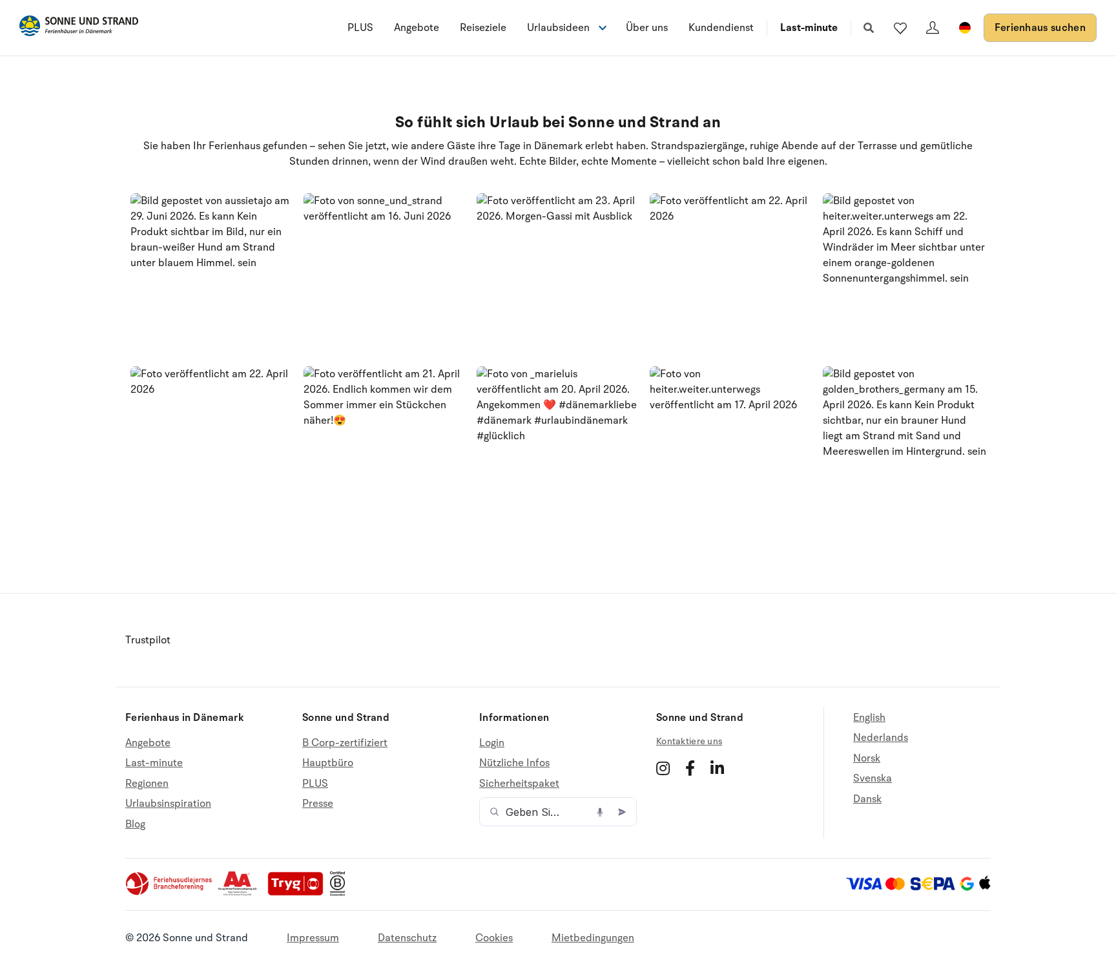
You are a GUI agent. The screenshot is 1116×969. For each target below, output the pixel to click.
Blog (135, 824)
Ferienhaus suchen (1040, 28)
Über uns (647, 28)
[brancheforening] (169, 893)
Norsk (866, 758)
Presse (317, 804)
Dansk (867, 799)
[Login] (932, 27)
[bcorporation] (340, 893)
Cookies (494, 938)
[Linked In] (717, 768)
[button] (211, 275)
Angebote (416, 28)
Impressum (313, 938)
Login (491, 743)
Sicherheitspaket (519, 783)
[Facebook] (690, 768)
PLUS (360, 28)
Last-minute (809, 28)
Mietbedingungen (593, 938)
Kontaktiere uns (689, 741)
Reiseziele (483, 28)
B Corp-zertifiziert (345, 743)
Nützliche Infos (514, 763)
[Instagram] (663, 768)
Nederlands (880, 738)
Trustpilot (147, 640)
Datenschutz (407, 938)
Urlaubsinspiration (168, 804)
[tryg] (299, 893)
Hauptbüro (327, 763)
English (869, 718)
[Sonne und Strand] (78, 28)
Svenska (872, 778)
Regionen (147, 783)
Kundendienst (721, 28)
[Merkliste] (900, 27)
